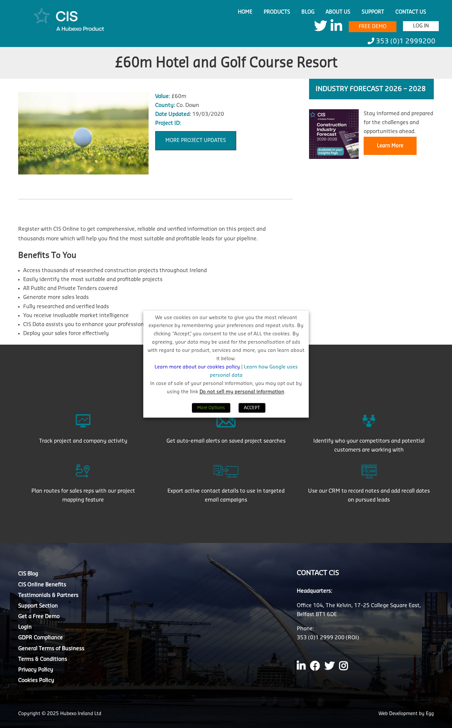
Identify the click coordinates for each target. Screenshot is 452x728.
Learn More (390, 145)
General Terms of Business (51, 648)
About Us (338, 12)
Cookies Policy (36, 680)
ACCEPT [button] (252, 408)
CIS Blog (28, 573)
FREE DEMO (372, 26)
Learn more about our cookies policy (198, 367)
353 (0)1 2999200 (404, 41)
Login (25, 627)
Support (373, 12)
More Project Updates (195, 140)
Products (277, 12)
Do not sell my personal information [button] (242, 391)
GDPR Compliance (40, 637)
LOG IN (421, 26)
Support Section (38, 605)
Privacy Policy (35, 669)
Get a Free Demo (39, 616)
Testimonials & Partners (48, 595)
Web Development (399, 713)
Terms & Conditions (42, 659)
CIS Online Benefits (42, 584)
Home (245, 12)
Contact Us (410, 12)
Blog (307, 12)
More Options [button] (211, 408)
